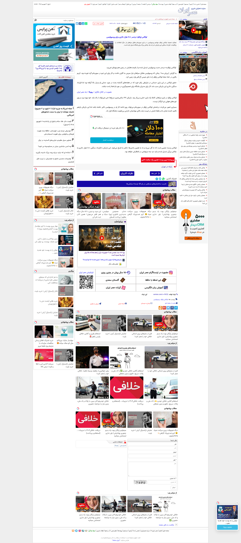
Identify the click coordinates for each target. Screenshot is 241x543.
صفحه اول (203, 4)
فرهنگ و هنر (122, 4)
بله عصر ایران (82, 92)
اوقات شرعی (168, 4)
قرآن (109, 4)
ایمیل (174, 452)
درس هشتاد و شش (199, 76)
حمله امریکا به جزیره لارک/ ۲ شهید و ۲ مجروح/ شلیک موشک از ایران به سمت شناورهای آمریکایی (54, 112)
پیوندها (120, 531)
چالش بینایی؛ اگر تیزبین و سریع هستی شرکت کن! (194, 191)
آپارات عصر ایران (113, 287)
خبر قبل (99, 173)
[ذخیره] (138, 23)
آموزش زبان (87, 4)
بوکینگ (116, 446)
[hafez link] (127, 30)
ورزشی (134, 4)
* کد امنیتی (173, 478)
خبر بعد (154, 173)
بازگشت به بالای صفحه (166, 525)
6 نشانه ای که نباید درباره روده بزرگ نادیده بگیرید (54, 152)
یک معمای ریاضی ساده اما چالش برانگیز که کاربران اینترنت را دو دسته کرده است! (193, 180)
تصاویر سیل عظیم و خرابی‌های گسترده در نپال (54, 140)
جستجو (186, 4)
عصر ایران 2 (94, 4)
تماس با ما (197, 4)
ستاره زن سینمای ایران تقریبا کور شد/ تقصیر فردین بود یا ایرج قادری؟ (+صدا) (49, 68)
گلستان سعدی (112, 280)
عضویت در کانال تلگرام (103, 92)
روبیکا (91, 92)
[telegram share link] (83, 23)
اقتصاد (143, 4)
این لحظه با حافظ (153, 280)
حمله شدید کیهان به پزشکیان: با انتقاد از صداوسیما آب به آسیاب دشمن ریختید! (153, 19)
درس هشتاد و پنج (199, 79)
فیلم (100, 4)
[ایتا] (160, 308)
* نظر (174, 460)
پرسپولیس (157, 299)
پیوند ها (161, 4)
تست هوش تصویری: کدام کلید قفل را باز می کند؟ (194, 202)
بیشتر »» (183, 19)
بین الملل (129, 4)
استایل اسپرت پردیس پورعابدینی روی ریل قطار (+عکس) (194, 147)
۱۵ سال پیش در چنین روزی (113, 272)
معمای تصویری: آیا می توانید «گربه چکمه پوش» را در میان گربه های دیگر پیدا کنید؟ (194, 174)
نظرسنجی (180, 4)
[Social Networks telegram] (157, 179)
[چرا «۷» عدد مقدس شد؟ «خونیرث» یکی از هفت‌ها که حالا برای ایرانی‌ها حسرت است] (102, 238)
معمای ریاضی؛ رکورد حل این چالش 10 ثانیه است (193, 196)
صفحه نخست (174, 23)
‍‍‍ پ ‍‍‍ (142, 23)
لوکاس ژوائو (164, 299)
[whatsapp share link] (86, 23)
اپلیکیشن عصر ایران (86, 272)
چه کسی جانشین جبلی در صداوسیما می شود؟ (54, 146)
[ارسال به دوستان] (136, 23)
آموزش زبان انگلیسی (154, 287)
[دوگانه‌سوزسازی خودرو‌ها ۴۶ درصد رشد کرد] (193, 30)
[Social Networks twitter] (160, 179)
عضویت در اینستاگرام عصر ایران (154, 272)
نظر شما (174, 440)
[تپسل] (91, 116)
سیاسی (149, 4)
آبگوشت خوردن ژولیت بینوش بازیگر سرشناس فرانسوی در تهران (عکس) (195, 141)
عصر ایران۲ (154, 531)
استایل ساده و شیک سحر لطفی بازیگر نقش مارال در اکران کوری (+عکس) (193, 158)
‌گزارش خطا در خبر (98, 24)
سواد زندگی (155, 4)
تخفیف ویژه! (227, 527)
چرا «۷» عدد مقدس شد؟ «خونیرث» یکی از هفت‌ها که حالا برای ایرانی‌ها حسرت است (104, 254)
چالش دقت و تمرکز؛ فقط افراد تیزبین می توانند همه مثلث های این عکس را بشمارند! (194, 169)
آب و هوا (174, 4)
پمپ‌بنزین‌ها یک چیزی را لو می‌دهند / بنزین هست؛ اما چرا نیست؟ (102, 260)
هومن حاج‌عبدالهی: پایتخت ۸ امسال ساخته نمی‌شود (195, 46)
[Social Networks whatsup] (163, 179)
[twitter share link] (77, 23)
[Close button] (237, 503)
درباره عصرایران (145, 531)
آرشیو (191, 4)
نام (175, 444)
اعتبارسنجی (123, 446)
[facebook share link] (80, 23)
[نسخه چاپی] (134, 23)
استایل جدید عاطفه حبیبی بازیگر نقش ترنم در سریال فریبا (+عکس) (193, 153)
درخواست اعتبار (108, 140)
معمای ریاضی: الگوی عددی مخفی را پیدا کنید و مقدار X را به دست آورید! (194, 185)
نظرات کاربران (127, 173)
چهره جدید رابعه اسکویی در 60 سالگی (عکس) (195, 136)
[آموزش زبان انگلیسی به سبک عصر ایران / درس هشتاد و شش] (193, 63)
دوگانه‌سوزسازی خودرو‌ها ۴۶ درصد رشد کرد (192, 42)
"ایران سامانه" (116, 540)
